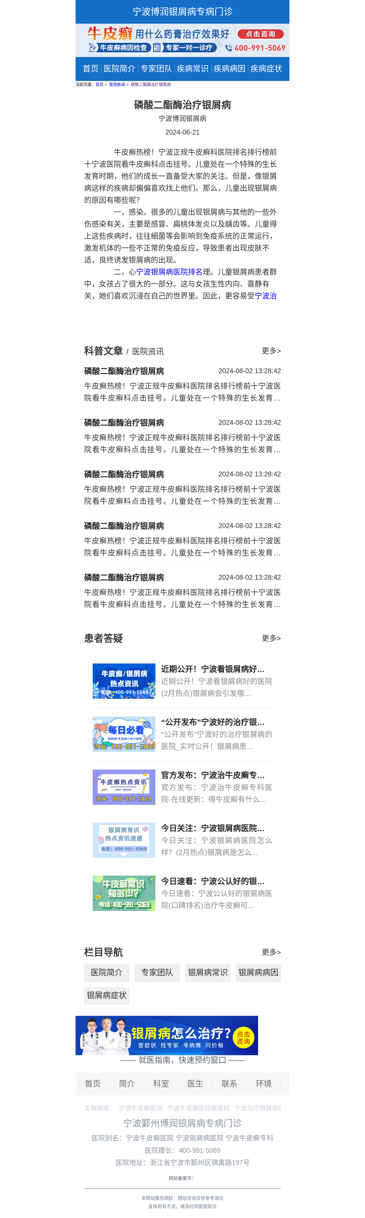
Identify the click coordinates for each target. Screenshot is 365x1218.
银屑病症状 (107, 995)
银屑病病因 (258, 972)
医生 (195, 1083)
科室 (161, 1083)
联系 (230, 1083)
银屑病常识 (208, 972)
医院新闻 (117, 84)
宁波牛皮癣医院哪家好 (198, 1108)
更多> (271, 351)
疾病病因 (230, 68)
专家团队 (156, 68)
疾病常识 (193, 68)
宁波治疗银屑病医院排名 (268, 1108)
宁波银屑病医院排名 (169, 272)
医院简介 (119, 68)
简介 (127, 1083)
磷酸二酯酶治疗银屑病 (151, 84)
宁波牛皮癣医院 (141, 1108)
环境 (264, 1083)
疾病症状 (266, 68)
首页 (91, 68)
